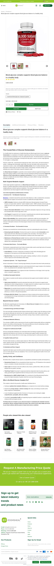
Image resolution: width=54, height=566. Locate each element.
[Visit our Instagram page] (33, 502)
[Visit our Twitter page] (30, 502)
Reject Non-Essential (45, 562)
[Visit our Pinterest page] (39, 502)
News (29, 526)
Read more (44, 559)
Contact (29, 530)
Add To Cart (38, 108)
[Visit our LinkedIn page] (42, 502)
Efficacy (3, 544)
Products (8, 11)
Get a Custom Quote (27, 477)
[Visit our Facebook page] (27, 502)
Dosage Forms (4, 546)
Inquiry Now (16, 108)
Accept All (36, 562)
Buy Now (31, 104)
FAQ (29, 532)
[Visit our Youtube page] (36, 502)
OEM (29, 534)
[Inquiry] (36, 5)
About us (30, 528)
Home (2, 11)
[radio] (6, 79)
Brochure (30, 536)
